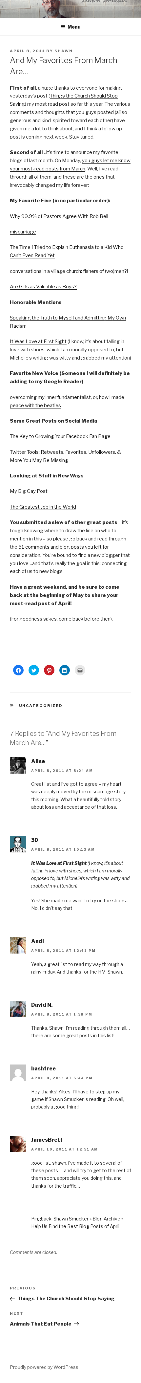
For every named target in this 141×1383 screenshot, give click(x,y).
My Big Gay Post (29, 491)
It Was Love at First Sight (38, 341)
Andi (37, 941)
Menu (74, 27)
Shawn (63, 51)
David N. (42, 1005)
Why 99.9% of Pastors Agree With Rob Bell (59, 216)
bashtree (43, 1068)
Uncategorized (41, 705)
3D (34, 840)
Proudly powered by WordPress (44, 1367)
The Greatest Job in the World (43, 507)
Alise (38, 761)
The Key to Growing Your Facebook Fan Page (60, 436)
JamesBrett (47, 1140)
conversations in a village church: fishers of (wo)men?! (69, 271)
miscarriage (23, 232)
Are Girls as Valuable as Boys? (43, 287)
